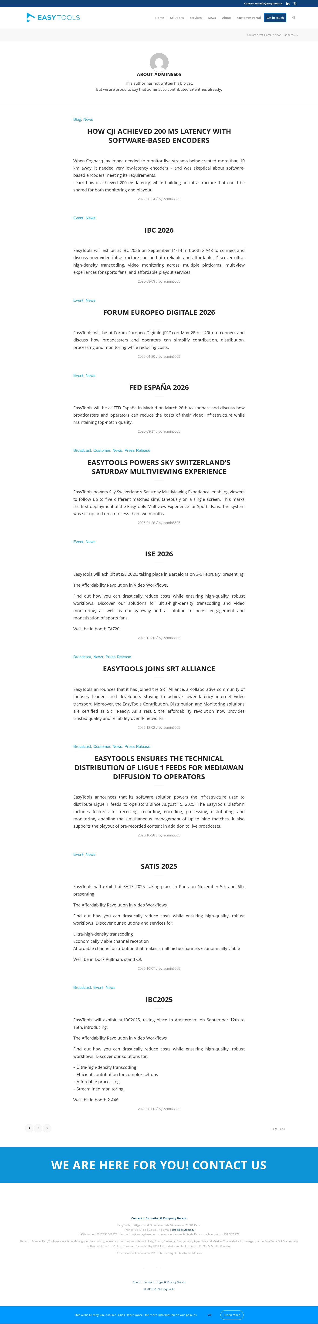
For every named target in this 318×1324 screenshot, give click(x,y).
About (136, 1282)
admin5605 (171, 199)
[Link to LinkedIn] (287, 3)
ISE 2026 (159, 553)
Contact (148, 1282)
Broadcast (82, 450)
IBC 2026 (159, 230)
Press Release (137, 450)
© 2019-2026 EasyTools (159, 1289)
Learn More (232, 1315)
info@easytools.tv (270, 3)
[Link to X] (294, 3)
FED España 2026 (159, 387)
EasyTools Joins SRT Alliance (159, 668)
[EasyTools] (54, 17)
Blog (77, 119)
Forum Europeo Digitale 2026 (159, 312)
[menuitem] (159, 17)
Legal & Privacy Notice (170, 1282)
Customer (101, 450)
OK (210, 1315)
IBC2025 (159, 999)
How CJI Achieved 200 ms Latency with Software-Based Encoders (159, 135)
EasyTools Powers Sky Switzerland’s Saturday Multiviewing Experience (159, 467)
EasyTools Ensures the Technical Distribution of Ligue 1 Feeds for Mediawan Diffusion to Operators (159, 767)
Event (78, 218)
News (88, 119)
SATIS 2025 (159, 866)
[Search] (293, 17)
